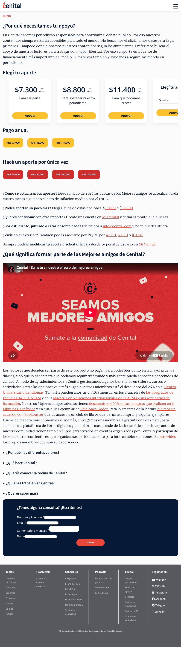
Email (22, 523)
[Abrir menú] (175, 6)
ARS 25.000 (13, 174)
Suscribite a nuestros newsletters (42, 582)
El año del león (72, 584)
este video (167, 436)
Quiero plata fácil (73, 599)
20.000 (127, 208)
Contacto (129, 596)
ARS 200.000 (89, 174)
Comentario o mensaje (33, 531)
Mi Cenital (110, 217)
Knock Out (70, 589)
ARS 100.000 (63, 174)
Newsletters (43, 572)
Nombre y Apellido (30, 517)
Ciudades (10, 587)
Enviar (90, 542)
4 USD (111, 235)
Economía (10, 598)
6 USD (123, 235)
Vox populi (70, 578)
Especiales (71, 572)
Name (21, 536)
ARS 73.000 (13, 142)
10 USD (137, 235)
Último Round (102, 587)
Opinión (9, 608)
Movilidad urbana (74, 605)
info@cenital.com (117, 226)
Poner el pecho (72, 594)
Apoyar (30, 115)
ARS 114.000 (63, 142)
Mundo (9, 603)
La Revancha (101, 593)
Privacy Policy (98, 631)
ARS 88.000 (37, 142)
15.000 (110, 208)
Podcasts (100, 572)
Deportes (10, 593)
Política (9, 614)
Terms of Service (112, 631)
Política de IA (131, 611)
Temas (10, 572)
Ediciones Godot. (94, 409)
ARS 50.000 (37, 174)
